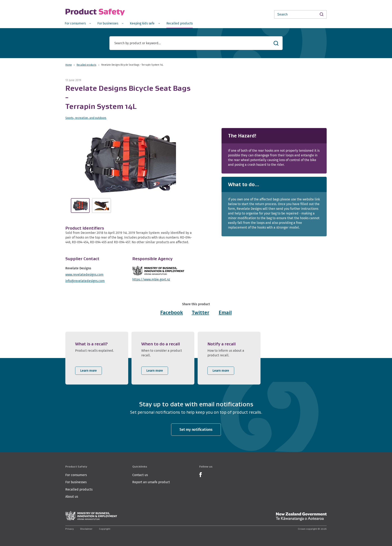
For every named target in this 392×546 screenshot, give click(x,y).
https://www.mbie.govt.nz (151, 279)
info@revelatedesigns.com (85, 281)
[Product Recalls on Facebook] (200, 474)
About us (71, 496)
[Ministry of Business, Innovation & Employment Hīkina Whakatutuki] (91, 516)
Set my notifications (196, 429)
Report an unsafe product (151, 482)
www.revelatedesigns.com (84, 274)
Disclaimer (86, 528)
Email (225, 312)
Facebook (171, 312)
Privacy (69, 528)
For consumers (76, 475)
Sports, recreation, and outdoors (85, 118)
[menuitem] (77, 23)
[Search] (321, 14)
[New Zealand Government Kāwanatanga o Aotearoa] (301, 516)
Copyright (104, 528)
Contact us (140, 475)
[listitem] (96, 358)
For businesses (76, 482)
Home (68, 64)
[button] (130, 160)
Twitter (200, 312)
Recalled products (86, 64)
